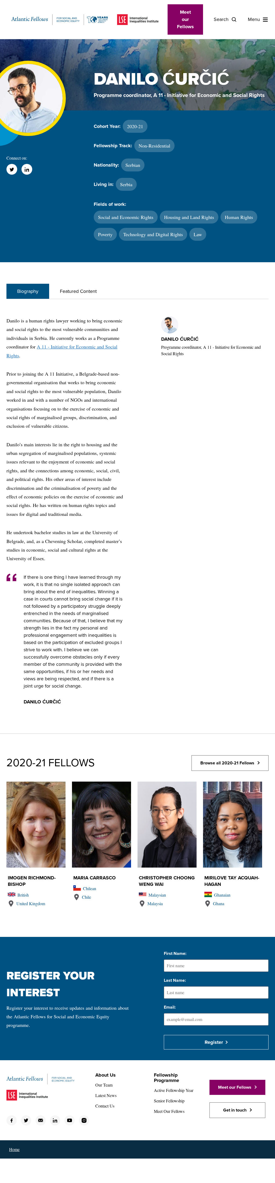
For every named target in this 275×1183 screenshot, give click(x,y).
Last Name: (175, 980)
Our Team (104, 1085)
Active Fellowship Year (173, 1090)
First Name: (175, 953)
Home (14, 1149)
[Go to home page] (59, 19)
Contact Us (104, 1106)
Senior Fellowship (169, 1100)
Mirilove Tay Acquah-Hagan (231, 881)
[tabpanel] (137, 516)
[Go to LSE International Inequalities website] (137, 19)
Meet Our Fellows (169, 1111)
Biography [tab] (27, 291)
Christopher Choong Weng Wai (167, 881)
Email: (170, 1007)
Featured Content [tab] (78, 291)
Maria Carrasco (94, 878)
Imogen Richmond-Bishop (32, 881)
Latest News (106, 1095)
